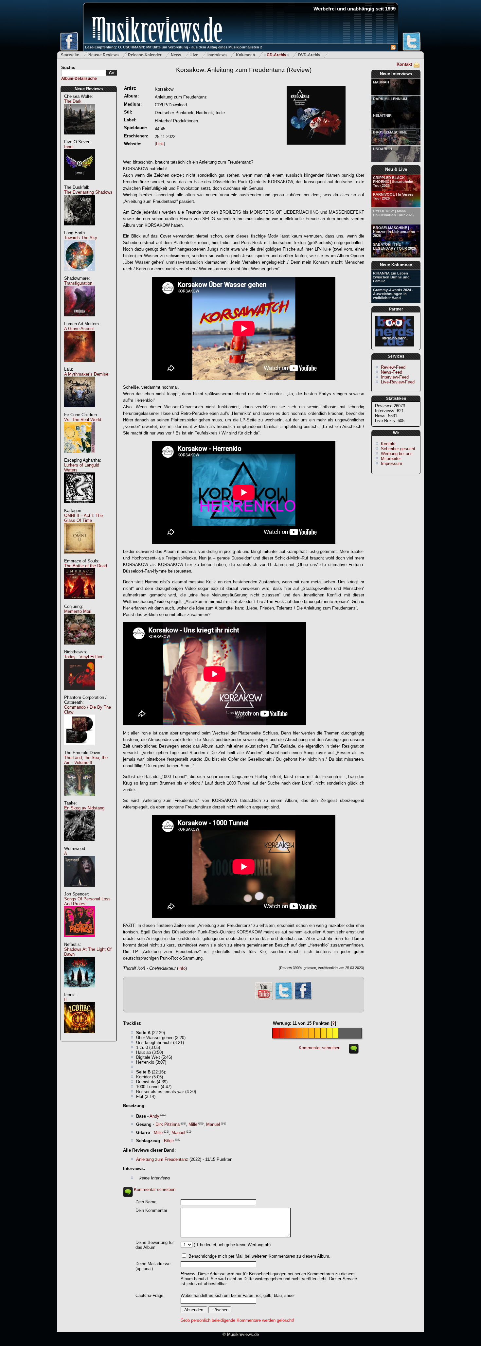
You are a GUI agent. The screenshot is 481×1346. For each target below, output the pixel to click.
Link (160, 143)
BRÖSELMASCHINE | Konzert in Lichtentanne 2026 (394, 232)
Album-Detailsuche (79, 78)
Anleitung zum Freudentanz (162, 1159)
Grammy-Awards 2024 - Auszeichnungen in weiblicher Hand (393, 294)
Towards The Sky (80, 237)
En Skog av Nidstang (84, 808)
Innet (69, 146)
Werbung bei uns (397, 453)
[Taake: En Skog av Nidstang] (79, 844)
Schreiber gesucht (398, 448)
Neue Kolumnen (396, 264)
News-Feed (391, 372)
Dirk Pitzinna (167, 1124)
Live (194, 55)
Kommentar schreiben (319, 1047)
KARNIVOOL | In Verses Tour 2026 (393, 196)
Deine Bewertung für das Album (154, 1245)
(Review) (244, 69)
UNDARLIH (382, 149)
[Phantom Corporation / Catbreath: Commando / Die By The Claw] (79, 748)
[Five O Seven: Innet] (79, 183)
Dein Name (145, 1201)
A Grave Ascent (79, 328)
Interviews (217, 55)
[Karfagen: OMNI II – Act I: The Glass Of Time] (79, 557)
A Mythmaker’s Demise (86, 374)
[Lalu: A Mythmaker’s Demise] (79, 410)
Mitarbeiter (391, 458)
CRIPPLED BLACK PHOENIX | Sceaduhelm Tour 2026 (393, 181)
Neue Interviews (396, 73)
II (65, 999)
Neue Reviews (89, 88)
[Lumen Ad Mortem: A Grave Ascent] (79, 365)
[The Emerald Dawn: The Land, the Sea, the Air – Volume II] (79, 799)
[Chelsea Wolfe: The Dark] (79, 137)
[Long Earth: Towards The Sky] (79, 274)
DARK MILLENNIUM (390, 99)
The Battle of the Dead (85, 565)
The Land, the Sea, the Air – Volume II (86, 760)
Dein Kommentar (151, 1210)
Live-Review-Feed (398, 382)
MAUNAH (381, 82)
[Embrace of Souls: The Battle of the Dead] (79, 602)
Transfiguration (78, 283)
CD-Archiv (276, 55)
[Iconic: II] (79, 1036)
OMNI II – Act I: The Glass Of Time (83, 518)
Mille (192, 1124)
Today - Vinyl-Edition (83, 656)
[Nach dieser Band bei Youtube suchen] (264, 999)
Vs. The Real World (82, 419)
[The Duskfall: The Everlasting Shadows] (79, 228)
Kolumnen (245, 55)
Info (182, 968)
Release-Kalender (145, 55)
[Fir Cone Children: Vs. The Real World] (79, 456)
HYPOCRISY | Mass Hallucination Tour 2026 (393, 213)
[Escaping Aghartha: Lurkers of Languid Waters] (79, 506)
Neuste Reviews (103, 55)
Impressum (391, 463)
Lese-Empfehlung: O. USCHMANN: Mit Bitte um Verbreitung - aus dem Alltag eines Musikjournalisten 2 (173, 47)
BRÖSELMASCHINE (390, 132)
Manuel (213, 1124)
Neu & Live (396, 169)
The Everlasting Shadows (88, 192)
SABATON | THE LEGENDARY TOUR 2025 (394, 246)
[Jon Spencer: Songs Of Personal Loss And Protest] (79, 940)
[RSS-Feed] (393, 48)
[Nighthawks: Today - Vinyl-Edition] (79, 693)
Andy (154, 1116)
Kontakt (404, 64)
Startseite (70, 55)
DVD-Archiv (309, 55)
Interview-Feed (395, 377)
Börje (169, 1140)
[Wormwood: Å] (79, 890)
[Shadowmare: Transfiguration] (79, 319)
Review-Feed (393, 367)
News (176, 55)
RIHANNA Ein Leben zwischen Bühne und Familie (391, 277)
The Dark (72, 101)
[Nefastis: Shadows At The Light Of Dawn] (79, 990)
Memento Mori (77, 611)
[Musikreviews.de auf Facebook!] (303, 999)
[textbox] (83, 73)
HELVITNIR (382, 115)
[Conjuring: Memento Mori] (79, 648)
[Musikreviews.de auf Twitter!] (284, 999)
